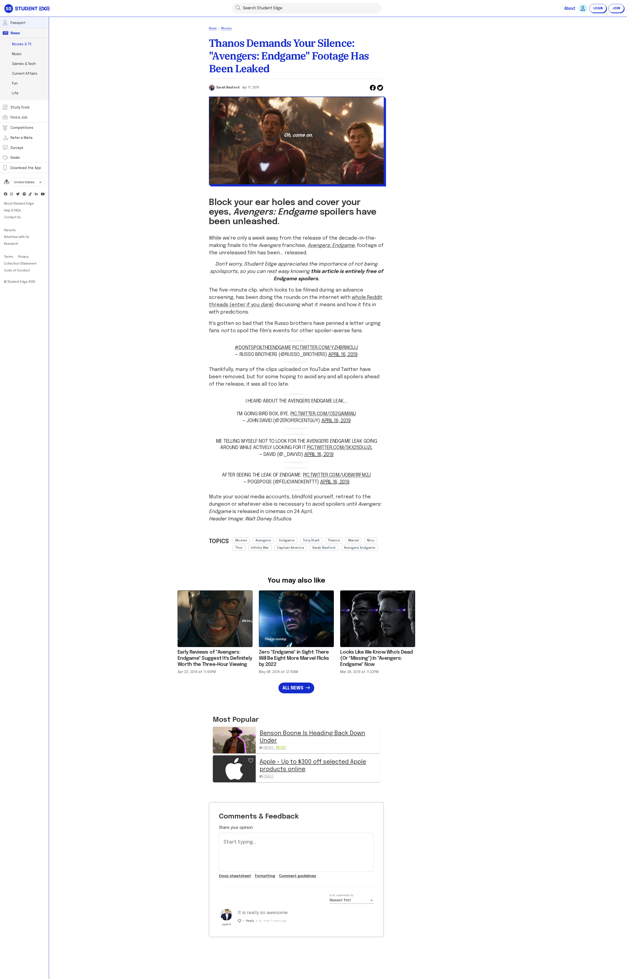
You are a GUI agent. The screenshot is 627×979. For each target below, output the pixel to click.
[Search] (238, 7)
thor (239, 548)
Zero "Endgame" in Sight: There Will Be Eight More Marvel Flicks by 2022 (294, 658)
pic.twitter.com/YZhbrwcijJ (325, 347)
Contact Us (12, 217)
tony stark (311, 540)
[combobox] (28, 182)
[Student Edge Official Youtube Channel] (42, 194)
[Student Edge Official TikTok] (30, 194)
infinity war (260, 548)
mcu (370, 540)
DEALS (269, 776)
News (213, 28)
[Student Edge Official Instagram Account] (11, 194)
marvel (353, 540)
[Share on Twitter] (380, 88)
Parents (10, 230)
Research (11, 244)
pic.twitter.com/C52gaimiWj (323, 413)
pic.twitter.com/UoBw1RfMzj (337, 475)
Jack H (226, 924)
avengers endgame (359, 548)
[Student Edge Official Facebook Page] (5, 194)
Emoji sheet (235, 876)
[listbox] (308, 543)
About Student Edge (19, 203)
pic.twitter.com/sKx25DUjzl (340, 447)
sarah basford (324, 548)
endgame (287, 540)
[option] (241, 540)
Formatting (265, 876)
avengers (263, 540)
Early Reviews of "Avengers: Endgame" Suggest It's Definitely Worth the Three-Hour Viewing (215, 658)
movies (241, 540)
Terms (9, 257)
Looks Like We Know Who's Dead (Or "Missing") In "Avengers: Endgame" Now (376, 658)
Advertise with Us (16, 237)
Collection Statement (20, 263)
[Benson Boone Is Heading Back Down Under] (234, 740)
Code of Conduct (17, 270)
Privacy (23, 257)
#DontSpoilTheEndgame (263, 347)
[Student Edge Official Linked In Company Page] (36, 194)
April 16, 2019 (343, 354)
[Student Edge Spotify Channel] (24, 194)
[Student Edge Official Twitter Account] (18, 194)
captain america (290, 548)
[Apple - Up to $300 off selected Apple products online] (234, 768)
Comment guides (297, 876)
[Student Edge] (27, 8)
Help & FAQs (12, 210)
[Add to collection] (251, 760)
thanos (334, 540)
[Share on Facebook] (373, 88)
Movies (226, 28)
